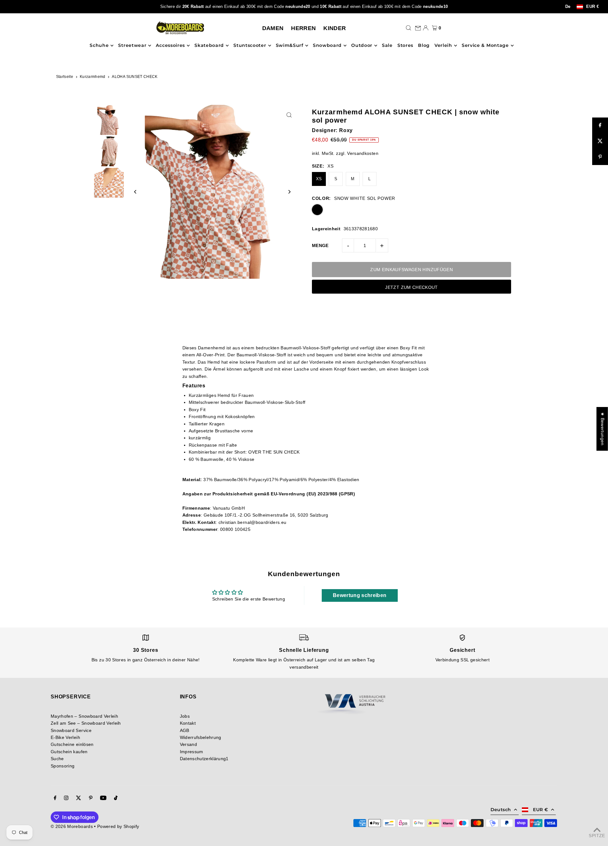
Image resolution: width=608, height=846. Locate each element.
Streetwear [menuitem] (132, 45)
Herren (303, 28)
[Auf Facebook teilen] (600, 125)
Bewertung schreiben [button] (360, 595)
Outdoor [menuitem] (361, 45)
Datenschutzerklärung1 (204, 758)
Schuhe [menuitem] (99, 45)
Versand (188, 744)
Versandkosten (362, 153)
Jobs (185, 716)
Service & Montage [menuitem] (485, 45)
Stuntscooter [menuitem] (249, 45)
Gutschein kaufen (69, 751)
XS (319, 178)
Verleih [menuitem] (443, 45)
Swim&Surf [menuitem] (289, 45)
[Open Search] (408, 28)
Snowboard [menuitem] (327, 45)
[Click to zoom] (289, 115)
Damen (273, 28)
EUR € (592, 6)
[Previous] (136, 192)
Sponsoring (63, 765)
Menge (320, 245)
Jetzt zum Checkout (411, 287)
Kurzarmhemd (92, 76)
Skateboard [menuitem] (209, 45)
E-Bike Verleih (65, 737)
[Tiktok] (115, 798)
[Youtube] (103, 798)
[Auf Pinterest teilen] (600, 157)
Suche (57, 758)
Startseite (64, 76)
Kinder (334, 28)
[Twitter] (78, 798)
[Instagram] (66, 798)
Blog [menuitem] (424, 45)
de (568, 6)
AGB (184, 730)
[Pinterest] (90, 798)
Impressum (191, 751)
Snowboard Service (71, 730)
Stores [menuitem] (405, 45)
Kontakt (188, 723)
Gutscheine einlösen (72, 744)
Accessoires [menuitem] (170, 45)
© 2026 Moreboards (72, 826)
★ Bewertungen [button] (602, 429)
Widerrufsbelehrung (200, 737)
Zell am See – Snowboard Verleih (86, 723)
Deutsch (501, 809)
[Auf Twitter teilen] (600, 141)
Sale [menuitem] (387, 45)
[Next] (289, 192)
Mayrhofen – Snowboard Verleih (84, 716)
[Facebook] (55, 798)
